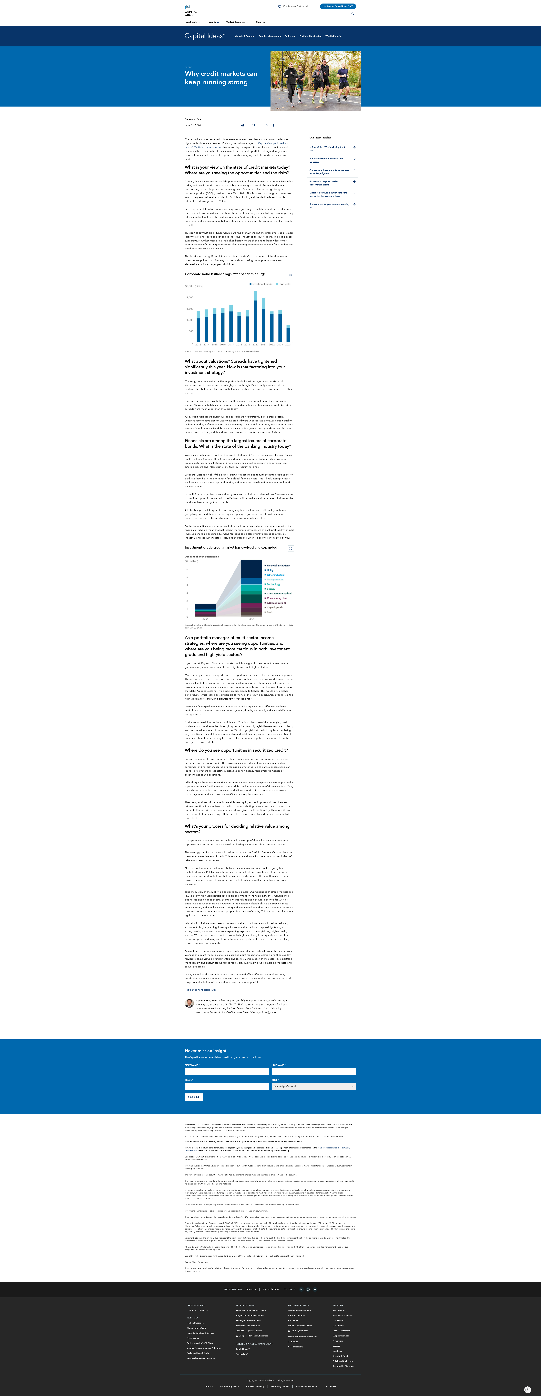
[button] (242, 125)
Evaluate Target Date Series (249, 1331)
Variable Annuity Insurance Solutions (203, 1348)
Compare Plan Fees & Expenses (253, 1336)
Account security (295, 1347)
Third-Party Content (280, 1387)
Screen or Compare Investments (302, 1337)
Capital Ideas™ (243, 1349)
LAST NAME (279, 1065)
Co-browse (293, 1342)
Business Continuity (255, 1387)
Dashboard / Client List (197, 1311)
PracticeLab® (242, 1354)
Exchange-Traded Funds (198, 1353)
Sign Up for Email (271, 1289)
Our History (338, 1321)
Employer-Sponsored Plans (248, 1321)
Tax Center (293, 1321)
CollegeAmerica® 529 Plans (200, 1343)
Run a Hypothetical (299, 1331)
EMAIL (189, 1080)
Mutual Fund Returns (196, 1328)
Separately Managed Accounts (201, 1358)
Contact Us (251, 1289)
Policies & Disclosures (343, 1361)
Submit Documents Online (300, 1326)
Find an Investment (195, 1323)
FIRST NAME (192, 1065)
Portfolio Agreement (229, 1387)
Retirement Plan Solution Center (251, 1311)
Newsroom (338, 1341)
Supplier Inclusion (341, 1336)
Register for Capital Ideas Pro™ (338, 6)
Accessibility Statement (306, 1387)
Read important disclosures (200, 990)
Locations (337, 1351)
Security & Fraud (340, 1356)
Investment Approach (342, 1316)
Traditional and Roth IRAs (248, 1326)
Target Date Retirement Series (250, 1316)
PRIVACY (209, 1387)
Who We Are (338, 1311)
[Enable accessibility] (527, 1389)
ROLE (275, 1080)
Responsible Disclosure (343, 1366)
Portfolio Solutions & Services (200, 1333)
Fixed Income (193, 1338)
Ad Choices (330, 1387)
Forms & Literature (296, 1316)
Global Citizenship (341, 1331)
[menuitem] (192, 22)
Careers (336, 1346)
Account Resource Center (299, 1311)
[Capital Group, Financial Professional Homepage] (206, 10)
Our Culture (338, 1326)
